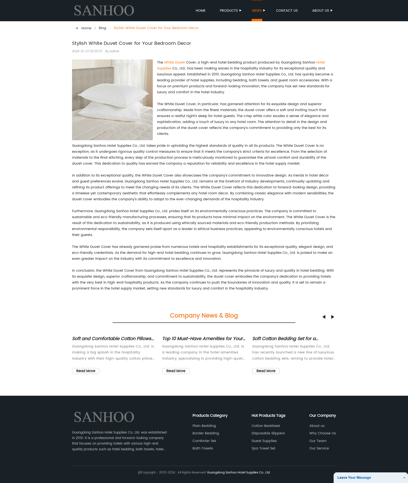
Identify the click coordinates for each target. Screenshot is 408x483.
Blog (102, 28)
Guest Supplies (264, 440)
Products (229, 10)
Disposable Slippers (268, 433)
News (257, 10)
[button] (323, 317)
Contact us (287, 10)
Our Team (317, 441)
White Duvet (174, 62)
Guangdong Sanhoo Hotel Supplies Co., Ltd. (238, 472)
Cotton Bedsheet (266, 425)
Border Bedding (206, 433)
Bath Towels (203, 448)
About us (320, 10)
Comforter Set (204, 440)
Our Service (319, 448)
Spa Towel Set (263, 448)
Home (200, 10)
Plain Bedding (204, 425)
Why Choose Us (322, 433)
